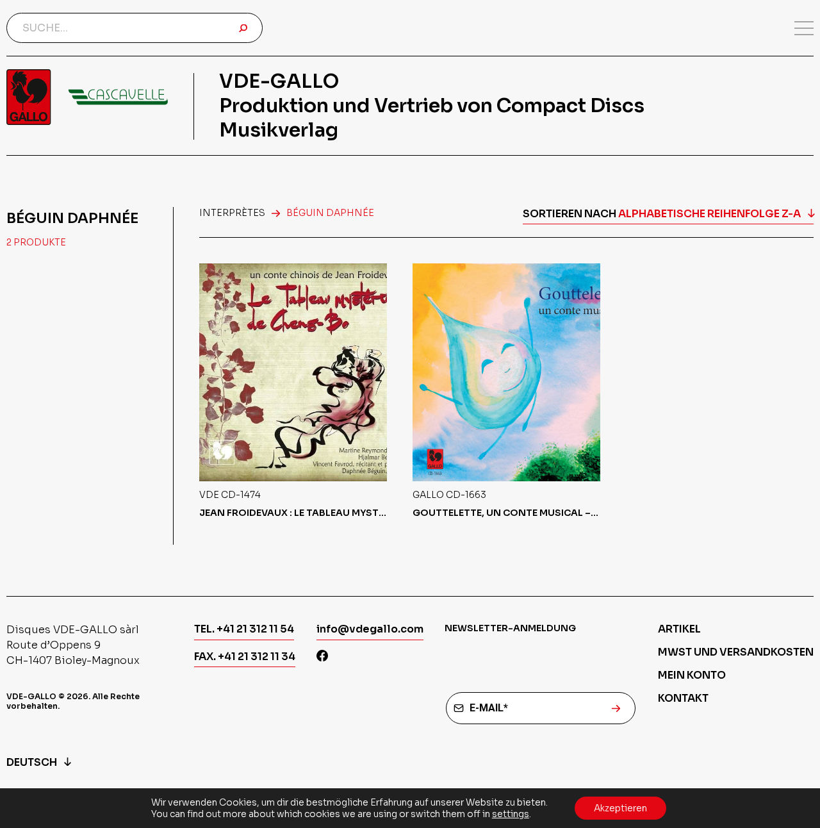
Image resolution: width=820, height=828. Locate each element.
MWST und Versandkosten (736, 652)
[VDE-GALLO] (87, 97)
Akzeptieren (620, 808)
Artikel (679, 629)
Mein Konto (692, 675)
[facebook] (322, 657)
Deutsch (31, 762)
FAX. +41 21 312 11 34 (244, 656)
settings (510, 814)
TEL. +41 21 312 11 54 (244, 629)
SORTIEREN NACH (662, 213)
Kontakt (683, 698)
